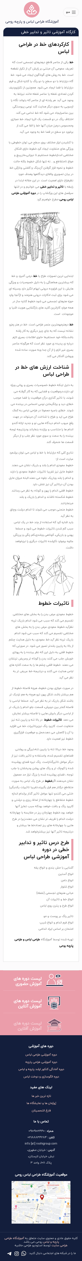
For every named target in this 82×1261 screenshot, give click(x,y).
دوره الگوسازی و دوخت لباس (41, 1076)
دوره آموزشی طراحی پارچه (41, 1062)
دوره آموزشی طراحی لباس (41, 1055)
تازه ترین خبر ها (41, 1096)
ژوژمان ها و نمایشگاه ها (41, 1103)
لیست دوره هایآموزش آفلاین (28, 1025)
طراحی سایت (59, 1245)
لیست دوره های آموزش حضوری (28, 981)
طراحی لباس (56, 374)
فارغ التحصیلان (41, 1110)
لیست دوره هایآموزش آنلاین (28, 1003)
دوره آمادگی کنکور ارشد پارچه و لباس (41, 1069)
